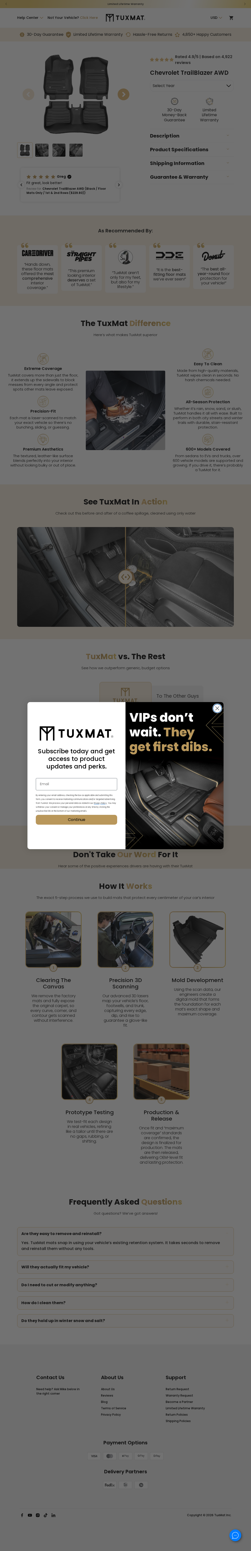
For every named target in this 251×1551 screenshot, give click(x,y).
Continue (76, 819)
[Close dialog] (217, 708)
